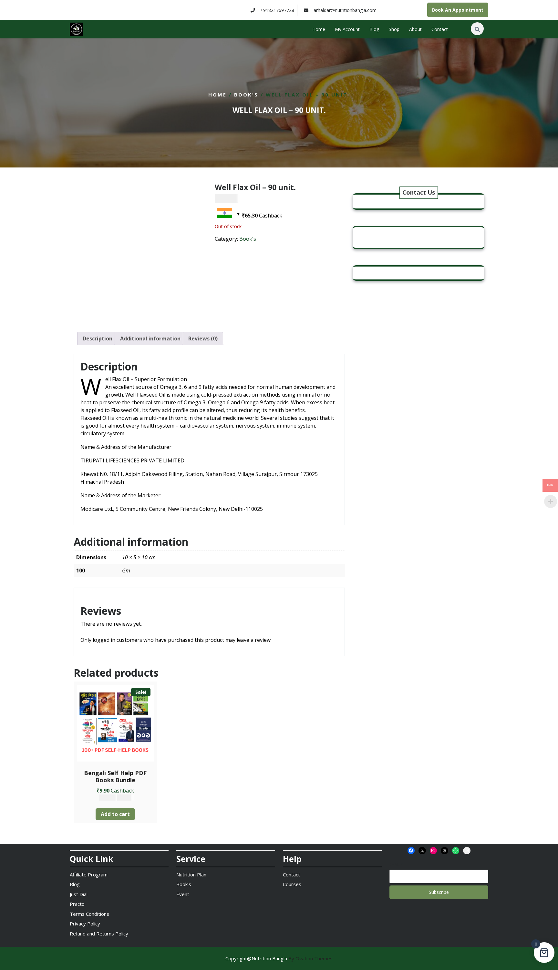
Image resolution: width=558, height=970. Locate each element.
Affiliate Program (89, 874)
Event (182, 894)
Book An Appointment (457, 10)
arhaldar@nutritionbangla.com (345, 10)
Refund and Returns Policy (99, 933)
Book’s (183, 884)
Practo (77, 904)
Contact (439, 29)
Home (318, 29)
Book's (246, 94)
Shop (394, 29)
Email (396, 864)
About (415, 29)
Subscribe (439, 892)
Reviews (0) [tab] (203, 338)
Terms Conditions (89, 914)
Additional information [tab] (150, 338)
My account (347, 29)
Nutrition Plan (191, 874)
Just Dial (79, 894)
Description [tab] (97, 338)
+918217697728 (277, 10)
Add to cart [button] (115, 814)
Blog (374, 29)
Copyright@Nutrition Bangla (279, 958)
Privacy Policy (85, 923)
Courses (292, 884)
